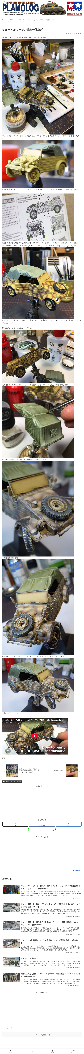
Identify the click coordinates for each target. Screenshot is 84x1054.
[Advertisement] (42, 802)
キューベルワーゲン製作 (65, 136)
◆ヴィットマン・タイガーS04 (12, 781)
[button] (77, 564)
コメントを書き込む (42, 1034)
